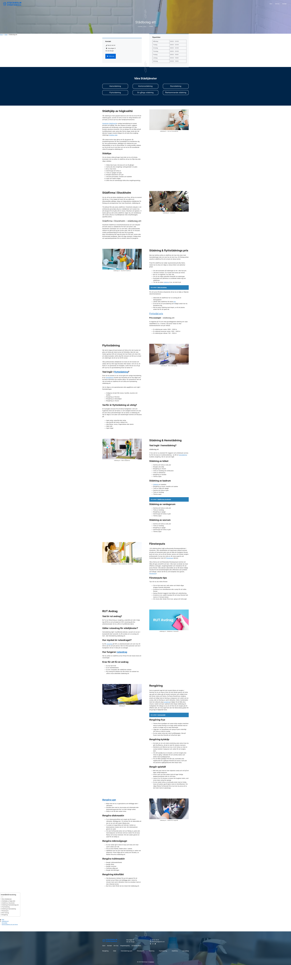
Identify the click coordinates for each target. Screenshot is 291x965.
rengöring (167, 702)
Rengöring (5, 914)
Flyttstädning (6, 907)
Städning (156, 484)
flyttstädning (121, 371)
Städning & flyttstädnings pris (10, 905)
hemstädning (183, 455)
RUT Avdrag (5, 912)
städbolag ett (5, 921)
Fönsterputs (5, 911)
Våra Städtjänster (7, 899)
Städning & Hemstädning (9, 909)
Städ (3, 919)
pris (175, 301)
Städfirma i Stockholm (8, 903)
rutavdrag (109, 644)
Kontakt (284, 3)
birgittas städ (113, 135)
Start (271, 3)
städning (166, 282)
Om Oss (277, 3)
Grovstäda (4, 923)
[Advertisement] (45, 80)
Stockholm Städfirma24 (109, 123)
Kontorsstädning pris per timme (10, 924)
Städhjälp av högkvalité (8, 901)
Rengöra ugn (109, 799)
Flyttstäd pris (156, 313)
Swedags (151, 961)
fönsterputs (169, 558)
